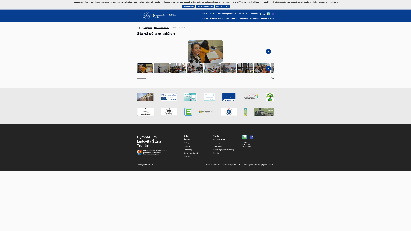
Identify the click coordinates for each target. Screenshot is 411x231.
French (211, 14)
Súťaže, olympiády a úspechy (223, 150)
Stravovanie (254, 18)
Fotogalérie (148, 28)
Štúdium (213, 18)
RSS (247, 14)
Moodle (216, 153)
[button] (264, 13)
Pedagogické (223, 18)
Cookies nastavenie (213, 165)
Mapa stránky (255, 14)
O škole (205, 18)
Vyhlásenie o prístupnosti (231, 165)
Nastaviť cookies (222, 6)
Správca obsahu (268, 165)
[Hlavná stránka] (140, 28)
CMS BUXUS (149, 165)
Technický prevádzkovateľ (251, 165)
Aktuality (216, 136)
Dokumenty (243, 18)
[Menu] (139, 16)
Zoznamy (216, 143)
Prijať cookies (188, 6)
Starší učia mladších (161, 28)
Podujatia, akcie (267, 18)
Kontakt (241, 14)
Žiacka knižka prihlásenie (226, 14)
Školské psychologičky (192, 153)
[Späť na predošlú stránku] (138, 28)
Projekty (234, 18)
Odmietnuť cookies (205, 6)
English (204, 14)
